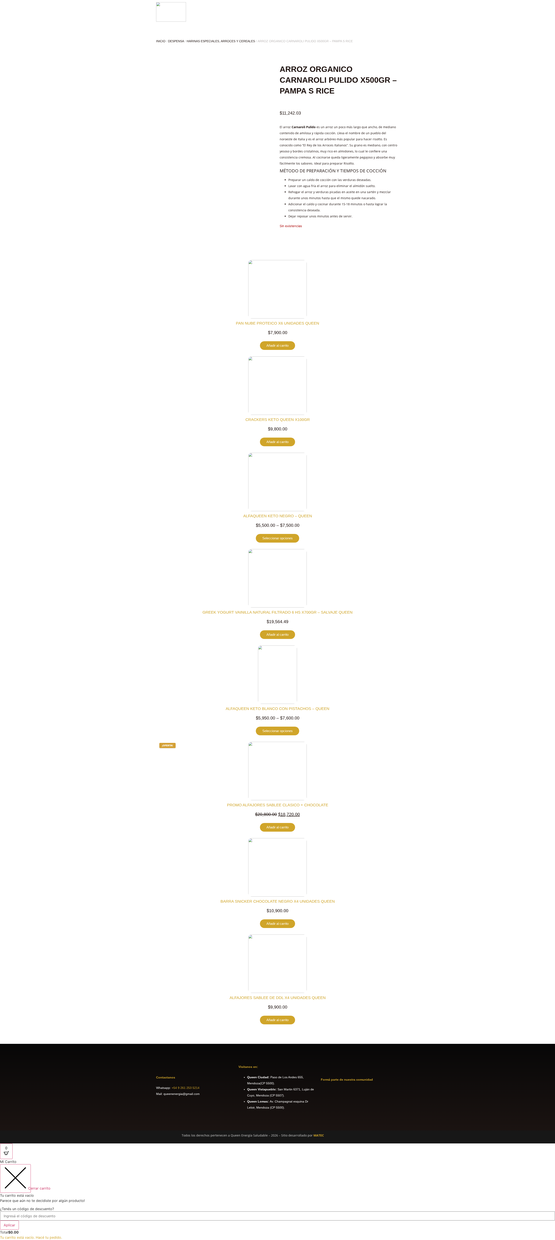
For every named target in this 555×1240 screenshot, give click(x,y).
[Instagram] (338, 1092)
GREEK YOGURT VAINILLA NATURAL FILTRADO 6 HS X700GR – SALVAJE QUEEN (277, 612)
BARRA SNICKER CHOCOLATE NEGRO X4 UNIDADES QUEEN (277, 901)
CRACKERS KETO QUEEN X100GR (277, 419)
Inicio (160, 41)
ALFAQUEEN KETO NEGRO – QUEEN (277, 516)
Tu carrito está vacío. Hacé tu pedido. (31, 1237)
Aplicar (9, 1225)
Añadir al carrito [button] (277, 345)
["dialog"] (277, 1199)
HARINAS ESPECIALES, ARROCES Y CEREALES (221, 41)
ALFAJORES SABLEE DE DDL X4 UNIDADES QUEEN (278, 998)
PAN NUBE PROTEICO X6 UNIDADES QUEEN (277, 323)
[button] (397, 12)
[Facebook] (326, 1092)
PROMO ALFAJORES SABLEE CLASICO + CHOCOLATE (277, 805)
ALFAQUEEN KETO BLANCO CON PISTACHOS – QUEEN (277, 708)
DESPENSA (176, 41)
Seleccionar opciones (277, 538)
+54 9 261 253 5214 (185, 1088)
